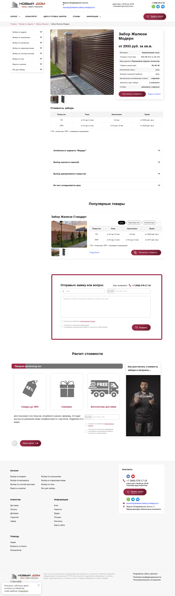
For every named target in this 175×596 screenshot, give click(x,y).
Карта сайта (59, 525)
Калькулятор (31, 16)
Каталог (13, 16)
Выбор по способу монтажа (23, 53)
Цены (122, 223)
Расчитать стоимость (148, 252)
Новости (58, 509)
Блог (56, 505)
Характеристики (134, 223)
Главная (13, 24)
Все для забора (19, 70)
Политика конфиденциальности (147, 577)
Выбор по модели (26, 24)
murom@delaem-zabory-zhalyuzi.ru (79, 7)
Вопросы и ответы (18, 546)
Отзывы (76, 16)
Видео (57, 513)
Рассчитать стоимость (132, 94)
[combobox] (111, 291)
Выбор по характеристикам (23, 48)
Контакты (58, 521)
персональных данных (87, 321)
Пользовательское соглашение (147, 580)
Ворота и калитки (19, 64)
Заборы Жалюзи (42, 24)
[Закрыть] (38, 585)
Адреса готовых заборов (54, 16)
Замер (13, 521)
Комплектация (149, 223)
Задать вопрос (154, 94)
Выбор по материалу (21, 43)
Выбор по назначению (21, 37)
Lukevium (153, 574)
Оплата (13, 509)
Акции (13, 542)
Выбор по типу (18, 59)
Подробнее (23, 591)
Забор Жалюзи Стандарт (69, 216)
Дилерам (14, 513)
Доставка (14, 505)
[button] (51, 206)
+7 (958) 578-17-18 (158, 3)
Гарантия (14, 517)
